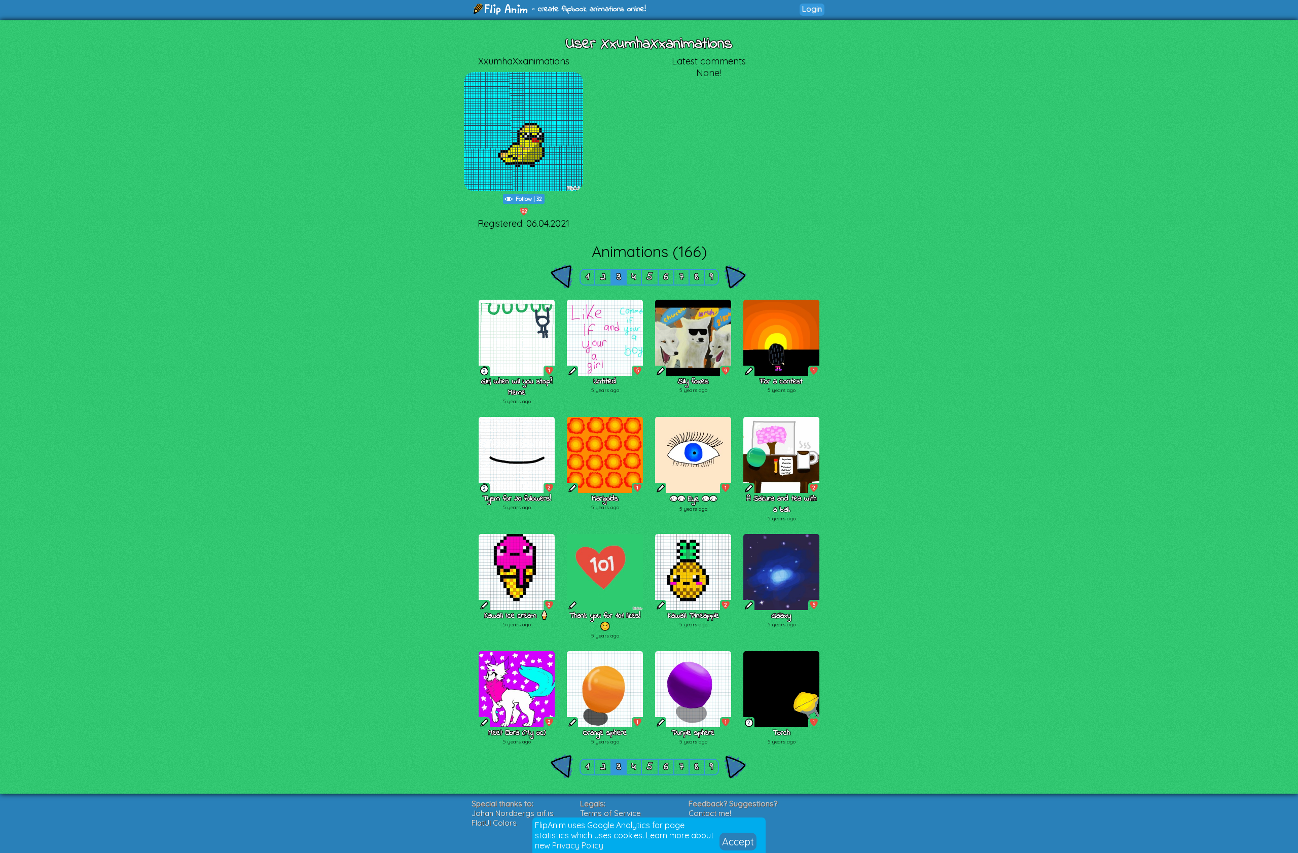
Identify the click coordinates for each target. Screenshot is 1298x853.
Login (812, 9)
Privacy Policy (577, 845)
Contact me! (710, 813)
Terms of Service (610, 813)
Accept (738, 841)
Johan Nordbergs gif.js (513, 813)
